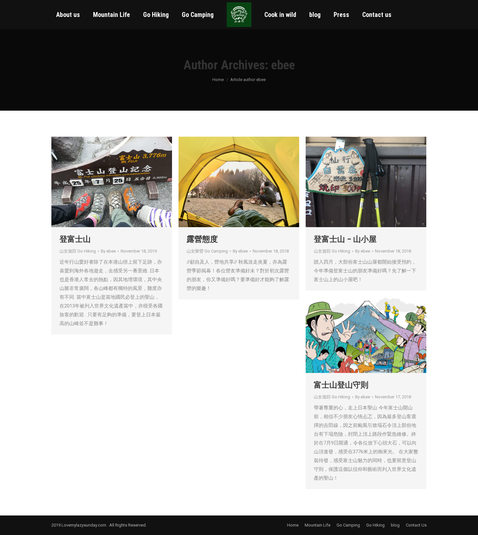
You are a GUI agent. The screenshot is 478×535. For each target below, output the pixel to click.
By (108, 251)
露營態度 (202, 239)
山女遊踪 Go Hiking (78, 251)
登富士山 (75, 239)
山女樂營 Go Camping (207, 251)
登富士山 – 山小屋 (345, 239)
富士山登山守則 (341, 385)
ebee (283, 65)
